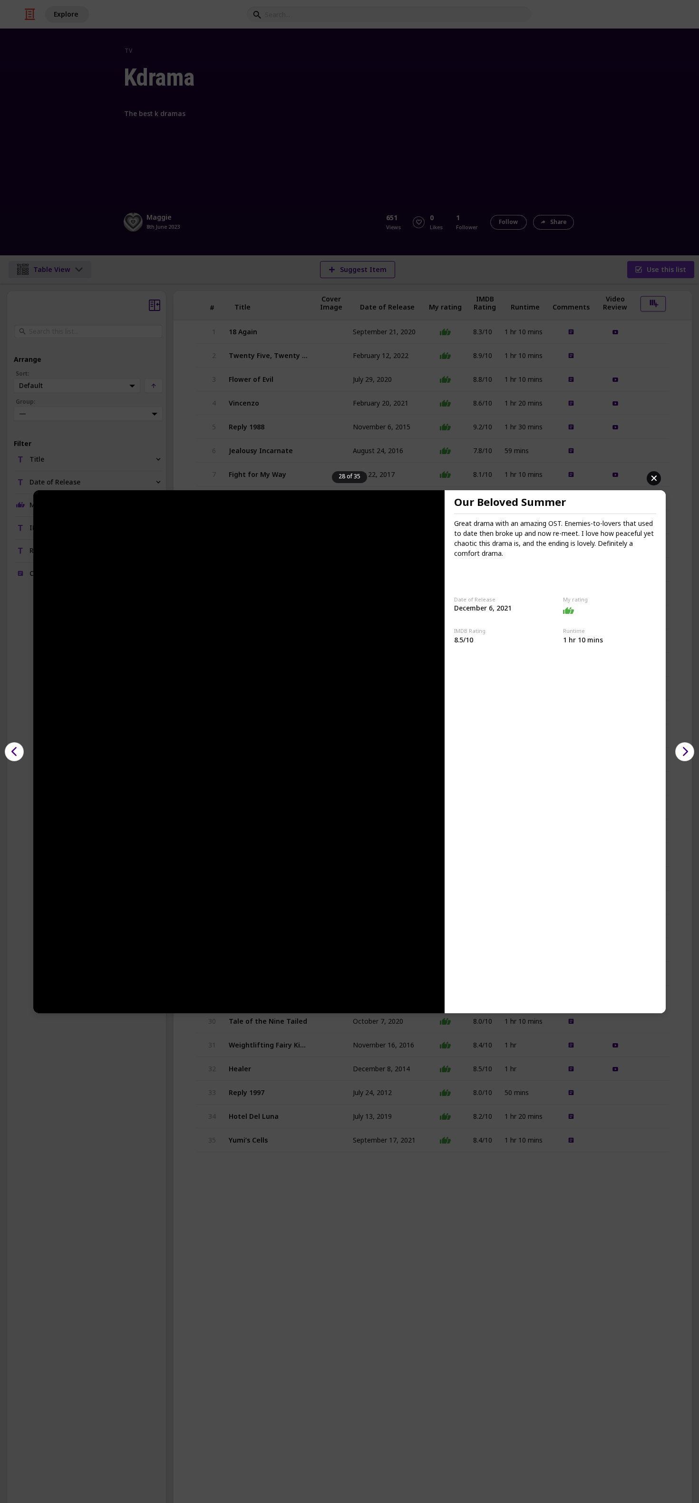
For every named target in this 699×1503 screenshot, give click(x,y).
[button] (14, 751)
